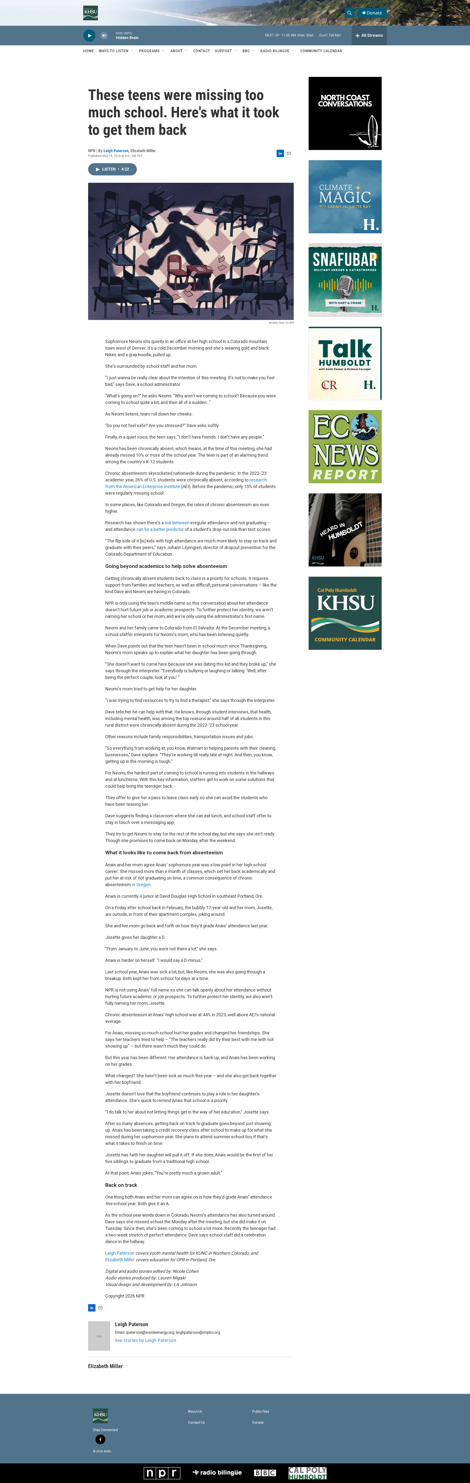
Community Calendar (321, 51)
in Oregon (141, 884)
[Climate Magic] (345, 196)
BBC (246, 51)
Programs (149, 51)
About (176, 51)
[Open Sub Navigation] (132, 51)
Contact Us (196, 1422)
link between (177, 522)
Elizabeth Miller (120, 1259)
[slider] (112, 35)
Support (223, 51)
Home (88, 51)
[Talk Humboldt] (345, 363)
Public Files (260, 1411)
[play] (89, 35)
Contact (201, 51)
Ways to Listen (114, 51)
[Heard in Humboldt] (345, 529)
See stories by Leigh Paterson (145, 1340)
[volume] (104, 35)
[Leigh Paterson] (99, 1336)
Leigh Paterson (116, 150)
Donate (374, 12)
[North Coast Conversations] (345, 113)
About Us (195, 1411)
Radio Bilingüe (275, 51)
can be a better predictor (160, 529)
